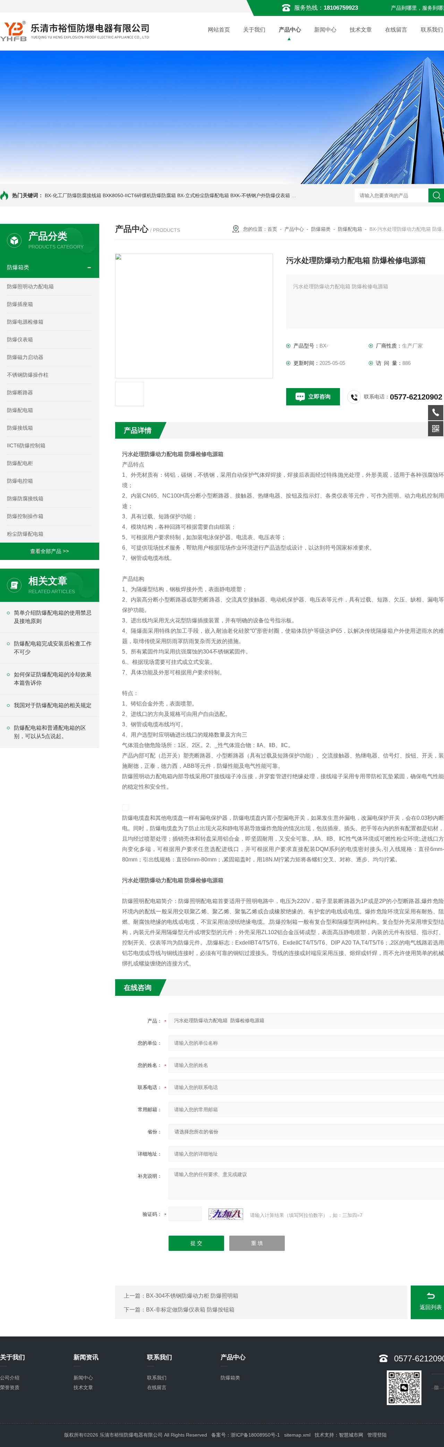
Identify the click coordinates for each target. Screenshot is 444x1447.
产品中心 (290, 30)
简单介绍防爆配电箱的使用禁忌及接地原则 (53, 617)
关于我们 (254, 30)
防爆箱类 (18, 267)
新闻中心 (325, 30)
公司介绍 (9, 1377)
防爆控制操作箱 (25, 516)
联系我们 (156, 1377)
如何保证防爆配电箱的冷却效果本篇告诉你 (53, 679)
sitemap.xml (297, 1435)
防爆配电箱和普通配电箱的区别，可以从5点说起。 (50, 732)
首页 (272, 229)
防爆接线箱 (20, 428)
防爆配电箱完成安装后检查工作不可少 (53, 648)
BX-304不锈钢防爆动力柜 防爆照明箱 (192, 1296)
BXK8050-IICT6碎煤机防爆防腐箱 (139, 195)
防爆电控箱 (20, 481)
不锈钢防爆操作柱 (28, 375)
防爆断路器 (20, 392)
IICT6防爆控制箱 (26, 445)
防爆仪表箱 (20, 339)
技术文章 (361, 30)
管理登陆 (377, 1435)
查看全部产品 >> (49, 551)
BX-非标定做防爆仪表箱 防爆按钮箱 (190, 1310)
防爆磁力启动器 (25, 357)
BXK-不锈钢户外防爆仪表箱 (260, 195)
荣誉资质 (9, 1387)
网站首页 (219, 30)
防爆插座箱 (20, 304)
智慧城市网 (351, 1435)
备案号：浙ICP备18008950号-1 (245, 1435)
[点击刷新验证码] (225, 1214)
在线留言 (396, 30)
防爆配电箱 (20, 410)
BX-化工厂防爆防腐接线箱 (73, 195)
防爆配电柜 (20, 463)
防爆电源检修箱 (25, 322)
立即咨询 (319, 397)
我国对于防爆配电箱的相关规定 (53, 705)
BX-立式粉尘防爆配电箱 (203, 195)
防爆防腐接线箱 (25, 498)
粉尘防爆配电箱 (25, 534)
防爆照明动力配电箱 (30, 286)
